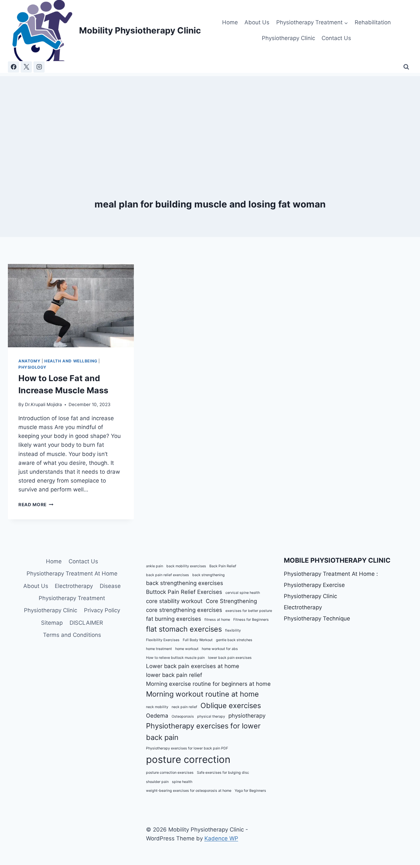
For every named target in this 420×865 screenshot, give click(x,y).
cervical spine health (242, 593)
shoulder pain (157, 782)
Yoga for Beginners (250, 791)
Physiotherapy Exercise (314, 585)
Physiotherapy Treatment (72, 598)
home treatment (159, 649)
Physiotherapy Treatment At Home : (331, 574)
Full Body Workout (198, 640)
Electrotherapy (74, 586)
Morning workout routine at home (202, 694)
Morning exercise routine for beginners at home (208, 684)
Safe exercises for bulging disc (223, 772)
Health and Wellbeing (70, 360)
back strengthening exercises (184, 583)
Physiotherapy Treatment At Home (72, 573)
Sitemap (52, 622)
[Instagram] (39, 67)
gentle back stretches (234, 640)
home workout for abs (220, 649)
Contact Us (336, 38)
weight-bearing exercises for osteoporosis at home (188, 791)
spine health (182, 782)
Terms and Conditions (72, 635)
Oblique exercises (230, 705)
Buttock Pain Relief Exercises (184, 592)
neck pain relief (184, 707)
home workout (187, 649)
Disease (110, 586)
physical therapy (211, 716)
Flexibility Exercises (162, 640)
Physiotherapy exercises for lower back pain (203, 732)
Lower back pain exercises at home (192, 666)
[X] (26, 67)
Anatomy (29, 360)
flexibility (233, 630)
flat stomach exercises (184, 629)
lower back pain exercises (230, 658)
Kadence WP (221, 838)
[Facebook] (13, 67)
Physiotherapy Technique (317, 618)
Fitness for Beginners (251, 619)
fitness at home (217, 619)
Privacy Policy (102, 610)
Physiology (32, 367)
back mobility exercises (186, 566)
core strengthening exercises (184, 610)
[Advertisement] (210, 122)
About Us (256, 22)
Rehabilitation (373, 22)
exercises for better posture (248, 611)
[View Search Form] (406, 67)
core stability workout (174, 601)
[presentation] (71, 305)
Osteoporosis (183, 716)
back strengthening (208, 575)
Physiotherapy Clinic (288, 38)
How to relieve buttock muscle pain (175, 658)
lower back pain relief (174, 675)
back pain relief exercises (167, 575)
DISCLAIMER (86, 622)
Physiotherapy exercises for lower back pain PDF (187, 748)
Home (230, 22)
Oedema (157, 715)
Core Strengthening (231, 601)
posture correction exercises (170, 772)
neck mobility (157, 707)
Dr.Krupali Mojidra (43, 404)
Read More (35, 504)
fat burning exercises (173, 619)
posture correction (188, 759)
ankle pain (154, 566)
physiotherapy (246, 715)
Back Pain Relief (222, 566)
